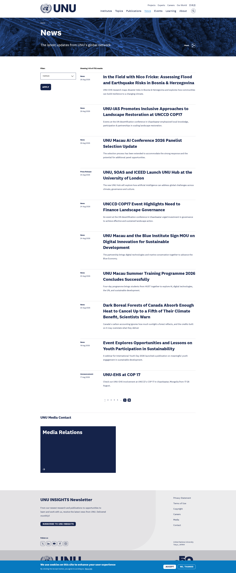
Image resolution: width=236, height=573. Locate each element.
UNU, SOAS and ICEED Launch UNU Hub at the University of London (147, 175)
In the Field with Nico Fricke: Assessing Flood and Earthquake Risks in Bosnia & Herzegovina (148, 79)
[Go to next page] (125, 401)
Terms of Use (179, 503)
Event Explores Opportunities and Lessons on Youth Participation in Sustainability (147, 345)
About (183, 11)
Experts (161, 5)
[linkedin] (48, 543)
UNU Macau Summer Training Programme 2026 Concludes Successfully (149, 276)
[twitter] (42, 543)
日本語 (192, 5)
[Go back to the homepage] (58, 12)
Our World (182, 5)
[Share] (193, 45)
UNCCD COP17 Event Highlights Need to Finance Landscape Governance (141, 206)
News (147, 11)
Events (158, 11)
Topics (119, 11)
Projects (152, 5)
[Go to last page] (129, 401)
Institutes (106, 11)
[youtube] (54, 543)
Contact (177, 525)
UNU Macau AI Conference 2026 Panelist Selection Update (142, 143)
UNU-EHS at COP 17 (121, 374)
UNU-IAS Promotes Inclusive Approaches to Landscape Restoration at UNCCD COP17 (145, 111)
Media (176, 519)
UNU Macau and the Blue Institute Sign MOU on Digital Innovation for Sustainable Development (149, 241)
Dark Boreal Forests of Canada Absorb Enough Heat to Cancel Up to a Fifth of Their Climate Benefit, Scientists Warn (148, 311)
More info (88, 569)
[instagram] (65, 543)
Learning (171, 11)
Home (42, 23)
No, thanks (186, 566)
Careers (171, 5)
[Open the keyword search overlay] (193, 11)
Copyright (178, 508)
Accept (170, 566)
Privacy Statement (182, 498)
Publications (133, 11)
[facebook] (60, 543)
